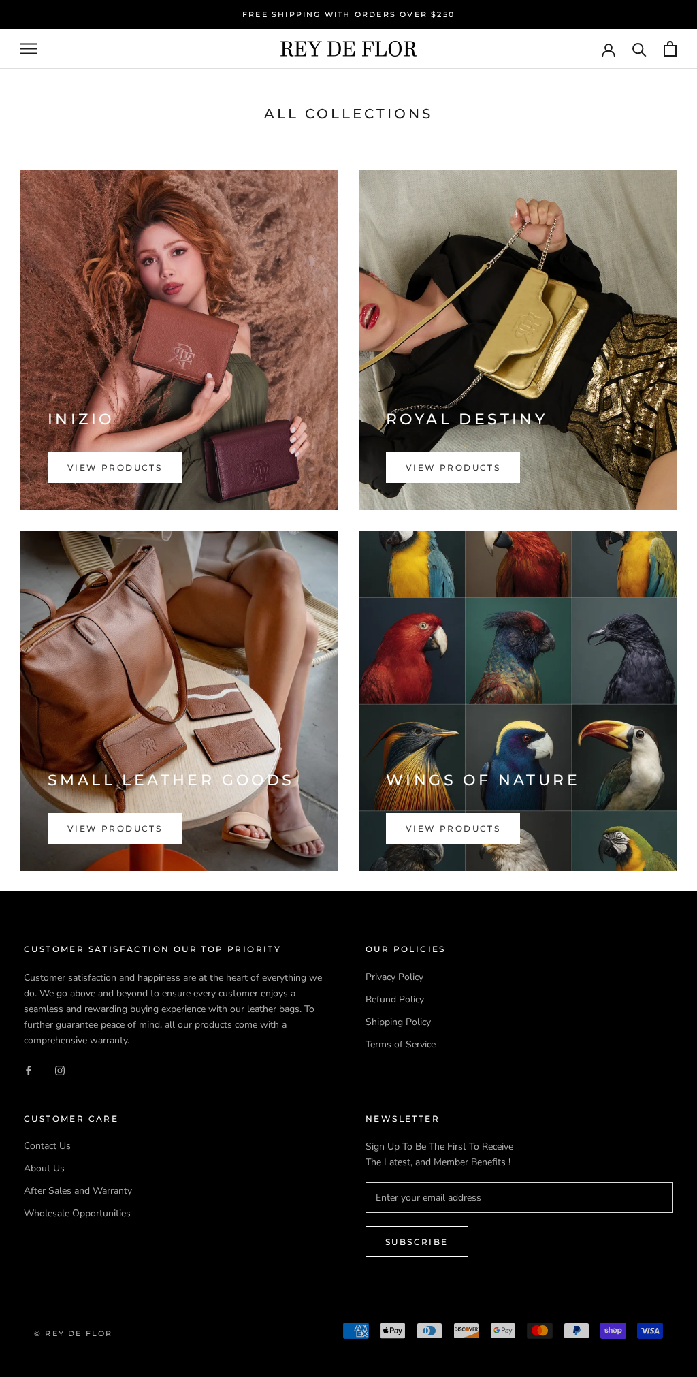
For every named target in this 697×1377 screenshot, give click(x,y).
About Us (44, 1168)
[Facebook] (28, 1069)
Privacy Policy (394, 976)
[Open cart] (670, 49)
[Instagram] (60, 1069)
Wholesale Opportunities (77, 1213)
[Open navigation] (28, 48)
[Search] (639, 49)
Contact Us (47, 1145)
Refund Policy (395, 999)
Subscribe (417, 1242)
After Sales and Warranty (78, 1190)
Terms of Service (401, 1044)
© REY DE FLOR (73, 1333)
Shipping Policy (398, 1021)
